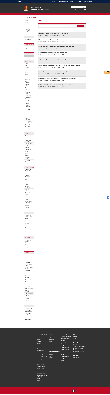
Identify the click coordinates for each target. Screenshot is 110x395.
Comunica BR (54, 1)
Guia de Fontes (28, 26)
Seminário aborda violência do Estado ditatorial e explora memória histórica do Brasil (57, 78)
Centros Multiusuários (27, 198)
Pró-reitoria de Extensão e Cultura (28, 216)
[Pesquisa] (84, 7)
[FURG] (27, 6)
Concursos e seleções (27, 71)
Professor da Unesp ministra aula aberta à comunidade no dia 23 (52, 52)
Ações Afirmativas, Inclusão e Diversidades (28, 118)
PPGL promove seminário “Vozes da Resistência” (49, 39)
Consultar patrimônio (27, 291)
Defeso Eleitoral (28, 56)
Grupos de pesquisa (27, 183)
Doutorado (27, 151)
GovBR (20, 1)
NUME (26, 65)
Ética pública (65, 13)
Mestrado (27, 153)
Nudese (26, 231)
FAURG (26, 300)
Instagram (75, 336)
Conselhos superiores (27, 68)
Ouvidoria (60, 13)
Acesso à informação (63, 1)
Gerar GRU (27, 298)
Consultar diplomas (29, 275)
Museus (26, 225)
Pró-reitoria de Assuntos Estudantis (28, 241)
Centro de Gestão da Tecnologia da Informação (28, 202)
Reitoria (26, 74)
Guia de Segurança (28, 277)
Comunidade (27, 258)
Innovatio (27, 205)
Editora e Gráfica (28, 229)
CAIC (26, 221)
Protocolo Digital (35, 13)
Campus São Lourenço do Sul (28, 319)
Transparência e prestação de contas (28, 92)
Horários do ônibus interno (29, 268)
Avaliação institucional (27, 85)
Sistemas (45, 13)
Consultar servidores (27, 296)
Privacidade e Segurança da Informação (27, 106)
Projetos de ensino (28, 143)
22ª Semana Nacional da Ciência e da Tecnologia (27, 29)
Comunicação (27, 124)
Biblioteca (41, 13)
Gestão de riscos (28, 95)
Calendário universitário (27, 261)
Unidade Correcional (27, 82)
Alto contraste (66, 4)
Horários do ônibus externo (29, 265)
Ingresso (26, 22)
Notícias (26, 20)
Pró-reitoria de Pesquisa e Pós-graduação (28, 140)
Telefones (52, 13)
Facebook (75, 332)
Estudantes (27, 255)
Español (84, 4)
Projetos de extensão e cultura (28, 219)
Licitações (56, 13)
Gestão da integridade (27, 88)
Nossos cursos (28, 24)
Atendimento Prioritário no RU (28, 271)
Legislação (79, 1)
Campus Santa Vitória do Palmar (28, 311)
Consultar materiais (29, 288)
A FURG (26, 63)
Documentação (28, 39)
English (79, 4)
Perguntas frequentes (71, 13)
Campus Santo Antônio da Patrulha (28, 315)
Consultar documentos (27, 285)
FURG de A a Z (76, 357)
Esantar (26, 113)
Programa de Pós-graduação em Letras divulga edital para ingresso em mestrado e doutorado (59, 59)
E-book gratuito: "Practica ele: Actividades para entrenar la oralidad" (53, 33)
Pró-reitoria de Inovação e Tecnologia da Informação (28, 175)
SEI (38, 13)
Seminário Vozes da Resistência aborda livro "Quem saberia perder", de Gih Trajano (56, 84)
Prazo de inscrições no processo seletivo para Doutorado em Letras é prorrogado (56, 46)
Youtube (74, 338)
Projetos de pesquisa (27, 180)
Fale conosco (78, 13)
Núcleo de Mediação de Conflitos (27, 102)
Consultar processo (29, 293)
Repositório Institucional (27, 187)
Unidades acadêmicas (27, 79)
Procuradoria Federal (27, 110)
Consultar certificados (27, 282)
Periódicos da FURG (27, 190)
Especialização (28, 149)
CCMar (26, 227)
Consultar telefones (29, 279)
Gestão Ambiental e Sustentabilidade (28, 122)
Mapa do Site (73, 4)
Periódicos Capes (28, 192)
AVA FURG (82, 13)
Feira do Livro (27, 223)
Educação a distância (27, 158)
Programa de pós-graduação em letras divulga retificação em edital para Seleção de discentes (59, 65)
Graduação (27, 147)
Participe (72, 1)
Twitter (74, 334)
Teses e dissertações (27, 195)
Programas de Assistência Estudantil (27, 246)
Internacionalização (29, 115)
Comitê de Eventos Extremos (28, 98)
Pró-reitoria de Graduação (28, 136)
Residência (27, 155)
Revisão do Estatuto (27, 48)
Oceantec (27, 207)
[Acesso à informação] (76, 390)
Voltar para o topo (82, 326)
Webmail (49, 13)
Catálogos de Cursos (27, 161)
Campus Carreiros (28, 308)
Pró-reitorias (27, 76)
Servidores (27, 257)
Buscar (80, 26)
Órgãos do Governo (88, 1)
